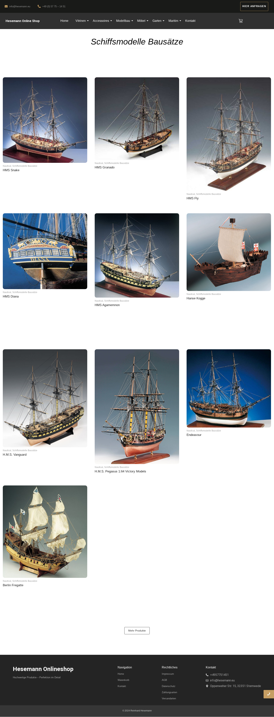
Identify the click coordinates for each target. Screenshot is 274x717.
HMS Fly (193, 198)
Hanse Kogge (196, 298)
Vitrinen (80, 20)
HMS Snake (11, 170)
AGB (164, 680)
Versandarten (169, 698)
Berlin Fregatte (13, 585)
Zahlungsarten (169, 692)
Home (64, 20)
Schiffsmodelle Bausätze (24, 166)
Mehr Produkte (137, 630)
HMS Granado (104, 167)
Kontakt (190, 20)
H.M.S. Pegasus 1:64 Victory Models (120, 471)
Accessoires (101, 20)
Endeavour (194, 435)
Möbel (141, 20)
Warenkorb (123, 680)
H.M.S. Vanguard (14, 454)
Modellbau (123, 20)
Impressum (168, 673)
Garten (156, 20)
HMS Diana (11, 296)
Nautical (7, 166)
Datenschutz (168, 686)
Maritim (173, 20)
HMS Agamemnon (107, 305)
